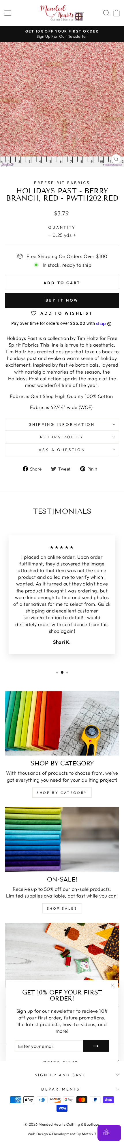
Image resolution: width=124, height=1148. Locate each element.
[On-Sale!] (62, 839)
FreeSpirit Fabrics (62, 182)
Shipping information (62, 424)
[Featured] (62, 955)
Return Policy (62, 437)
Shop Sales (62, 908)
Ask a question (62, 449)
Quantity (62, 227)
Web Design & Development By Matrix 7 (62, 1133)
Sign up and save (61, 1075)
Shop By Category (62, 792)
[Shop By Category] (62, 723)
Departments (60, 1089)
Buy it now (62, 300)
